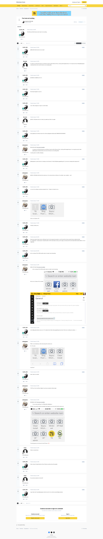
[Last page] (24, 43)
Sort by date (83, 43)
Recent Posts (31, 5)
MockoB (25, 61)
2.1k (25, 154)
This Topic (81, 5)
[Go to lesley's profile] (25, 451)
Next (21, 43)
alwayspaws (25, 145)
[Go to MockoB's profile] (25, 65)
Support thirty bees (48, 5)
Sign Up (84, 2)
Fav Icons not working (41, 147)
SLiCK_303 (31, 21)
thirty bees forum (20, 2)
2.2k (24, 457)
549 (25, 70)
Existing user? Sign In (76, 2)
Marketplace (56, 5)
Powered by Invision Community (51, 537)
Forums (18, 5)
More (61, 5)
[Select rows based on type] (75, 43)
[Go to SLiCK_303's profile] (23, 22)
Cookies (51, 534)
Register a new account (35, 518)
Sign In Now (68, 518)
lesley (25, 447)
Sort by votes (79, 43)
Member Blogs (24, 5)
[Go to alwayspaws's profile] (25, 148)
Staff (42, 5)
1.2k (22, 39)
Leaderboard (37, 5)
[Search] (85, 6)
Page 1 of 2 (28, 43)
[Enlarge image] (47, 209)
